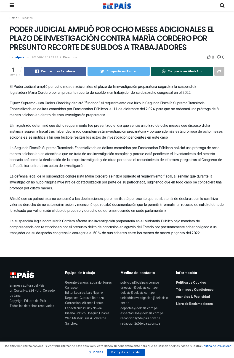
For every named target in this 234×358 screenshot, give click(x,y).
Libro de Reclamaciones (194, 303)
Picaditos (27, 18)
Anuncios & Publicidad (193, 296)
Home (13, 18)
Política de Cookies (191, 282)
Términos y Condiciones (194, 289)
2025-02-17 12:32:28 (45, 57)
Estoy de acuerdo (125, 352)
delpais (18, 57)
